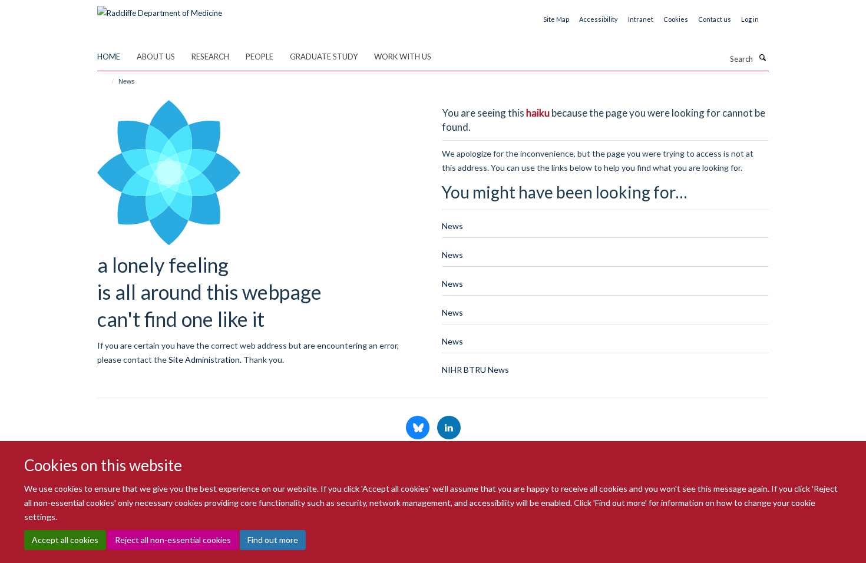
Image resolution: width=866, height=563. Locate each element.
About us (156, 56)
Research (210, 56)
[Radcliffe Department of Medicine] (159, 9)
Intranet (640, 19)
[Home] (107, 81)
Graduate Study (324, 56)
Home (108, 56)
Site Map (556, 19)
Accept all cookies (65, 540)
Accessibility (598, 19)
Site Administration (204, 360)
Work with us (402, 56)
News (452, 226)
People (259, 56)
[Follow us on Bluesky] (418, 428)
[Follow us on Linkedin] (449, 428)
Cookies (675, 19)
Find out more (272, 540)
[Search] (762, 57)
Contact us (714, 19)
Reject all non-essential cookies (173, 540)
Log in (750, 19)
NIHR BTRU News (475, 370)
